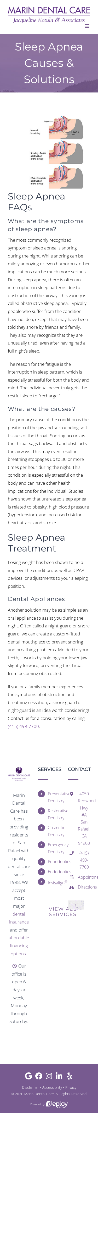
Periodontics (54, 861)
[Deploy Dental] (57, 1104)
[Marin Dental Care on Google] (28, 1077)
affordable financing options (19, 945)
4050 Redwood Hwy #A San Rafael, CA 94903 (84, 818)
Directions (84, 887)
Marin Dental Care (39, 1093)
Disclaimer (30, 1087)
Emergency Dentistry (54, 848)
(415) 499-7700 (23, 726)
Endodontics (54, 872)
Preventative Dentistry (54, 797)
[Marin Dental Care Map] (76, 903)
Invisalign (54, 882)
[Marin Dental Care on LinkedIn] (59, 1077)
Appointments (84, 877)
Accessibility (52, 1087)
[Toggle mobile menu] (87, 26)
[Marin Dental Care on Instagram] (49, 1077)
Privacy (70, 1087)
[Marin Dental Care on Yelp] (69, 1077)
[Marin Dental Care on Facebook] (38, 1077)
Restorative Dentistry (54, 814)
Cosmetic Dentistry (54, 831)
